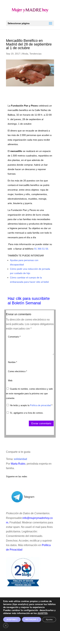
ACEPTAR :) (11, 619)
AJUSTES (43, 613)
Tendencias (36, 53)
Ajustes (49, 619)
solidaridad (20, 459)
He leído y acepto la (31, 405)
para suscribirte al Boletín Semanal (29, 300)
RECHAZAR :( (31, 619)
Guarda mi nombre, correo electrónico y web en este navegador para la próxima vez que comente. (29, 393)
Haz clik (15, 298)
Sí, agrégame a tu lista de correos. (26, 413)
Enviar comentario (41, 423)
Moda (25, 53)
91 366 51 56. (41, 248)
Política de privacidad (41, 405)
